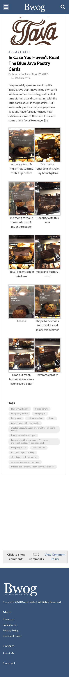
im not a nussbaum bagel (23, 435)
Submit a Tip (10, 624)
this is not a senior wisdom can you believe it (32, 466)
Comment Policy (12, 635)
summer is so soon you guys (25, 461)
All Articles (19, 51)
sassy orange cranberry (22, 452)
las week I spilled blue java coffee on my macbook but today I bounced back (30, 441)
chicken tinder (35, 418)
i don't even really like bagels (25, 423)
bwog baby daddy (19, 413)
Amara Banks (20, 73)
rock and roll (39, 447)
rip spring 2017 (18, 447)
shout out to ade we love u (24, 457)
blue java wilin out (19, 408)
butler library (41, 408)
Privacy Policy (10, 630)
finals (51, 418)
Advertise (8, 619)
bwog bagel (40, 413)
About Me (8, 653)
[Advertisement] (34, 512)
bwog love (16, 418)
